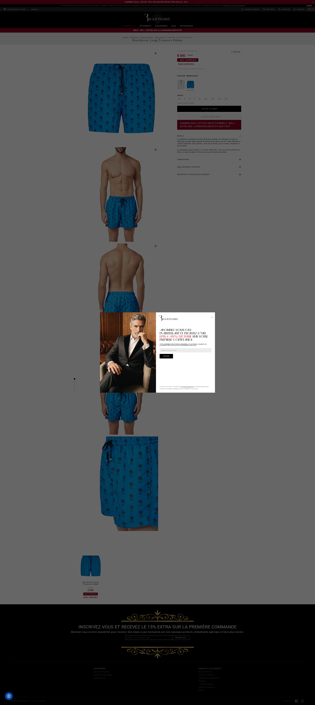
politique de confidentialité (187, 386)
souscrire (166, 356)
